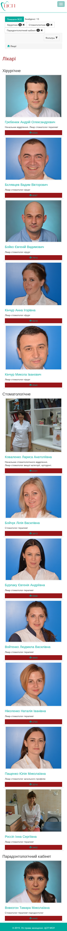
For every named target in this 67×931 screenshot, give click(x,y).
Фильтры (50, 37)
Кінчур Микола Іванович (23, 374)
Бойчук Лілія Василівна (22, 522)
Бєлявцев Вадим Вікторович (26, 184)
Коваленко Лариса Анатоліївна (28, 456)
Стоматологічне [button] (38, 24)
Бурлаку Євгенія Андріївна (25, 584)
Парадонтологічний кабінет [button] (23, 30)
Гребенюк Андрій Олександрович (30, 121)
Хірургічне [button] (14, 24)
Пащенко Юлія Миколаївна (25, 773)
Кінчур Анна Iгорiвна (20, 310)
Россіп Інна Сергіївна (21, 836)
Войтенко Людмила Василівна (27, 646)
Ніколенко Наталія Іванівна (25, 710)
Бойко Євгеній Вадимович (24, 246)
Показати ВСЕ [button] (14, 19)
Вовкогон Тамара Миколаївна (27, 907)
